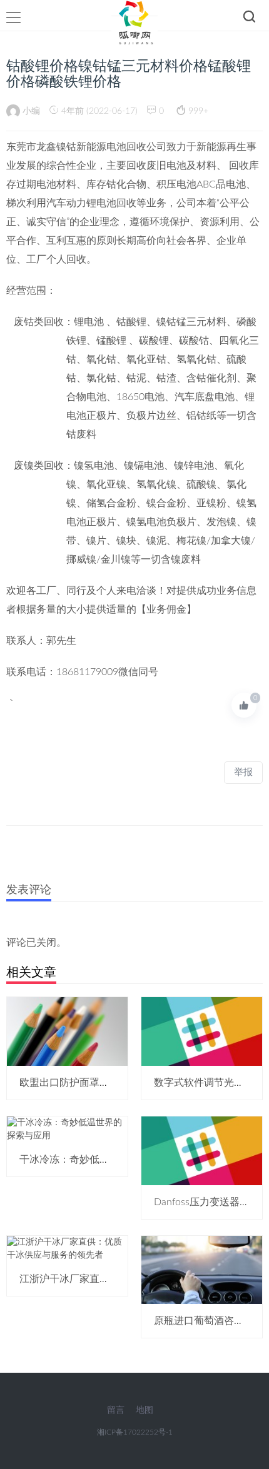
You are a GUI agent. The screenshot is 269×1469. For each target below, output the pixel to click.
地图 (144, 1410)
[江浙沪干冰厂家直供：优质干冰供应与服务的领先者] (67, 1248)
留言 (115, 1410)
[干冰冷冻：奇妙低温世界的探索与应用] (67, 1129)
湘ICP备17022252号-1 (135, 1432)
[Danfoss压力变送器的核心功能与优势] (201, 1150)
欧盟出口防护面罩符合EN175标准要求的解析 (119, 1083)
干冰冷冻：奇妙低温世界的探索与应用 (104, 1160)
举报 (243, 772)
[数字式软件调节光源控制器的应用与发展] (201, 1030)
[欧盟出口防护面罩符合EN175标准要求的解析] (67, 1030)
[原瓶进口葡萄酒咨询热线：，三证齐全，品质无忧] (201, 1269)
